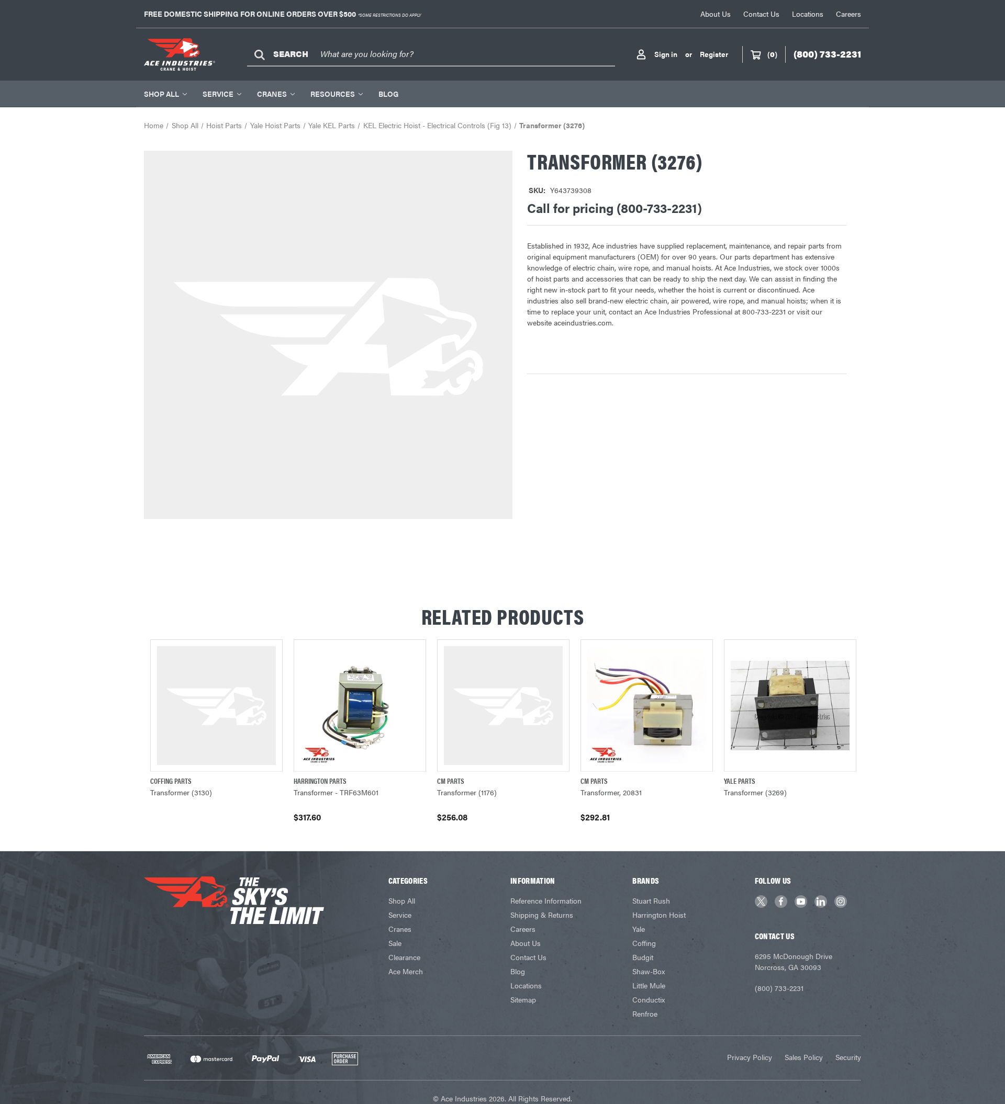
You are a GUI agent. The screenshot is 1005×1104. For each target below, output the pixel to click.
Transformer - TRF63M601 (336, 792)
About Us (715, 13)
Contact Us (761, 13)
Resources (332, 93)
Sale (394, 943)
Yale (638, 928)
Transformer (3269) (755, 792)
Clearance (404, 957)
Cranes (272, 93)
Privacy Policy (749, 1057)
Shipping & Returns (541, 914)
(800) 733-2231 (779, 988)
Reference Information (546, 900)
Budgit (642, 957)
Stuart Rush (651, 900)
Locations (807, 13)
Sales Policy (804, 1057)
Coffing (644, 943)
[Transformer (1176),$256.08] (503, 705)
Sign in (665, 54)
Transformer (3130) (181, 792)
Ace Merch (405, 971)
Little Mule (648, 985)
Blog (388, 93)
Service (218, 93)
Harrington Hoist (659, 914)
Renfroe (644, 1013)
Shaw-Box (648, 971)
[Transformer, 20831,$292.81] (646, 705)
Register (714, 54)
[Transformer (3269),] (790, 705)
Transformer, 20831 (611, 792)
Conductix (648, 999)
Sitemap (523, 999)
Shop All (161, 93)
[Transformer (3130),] (216, 705)
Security (848, 1057)
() (772, 54)
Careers (848, 13)
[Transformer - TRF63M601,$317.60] (360, 705)
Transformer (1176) (467, 792)
